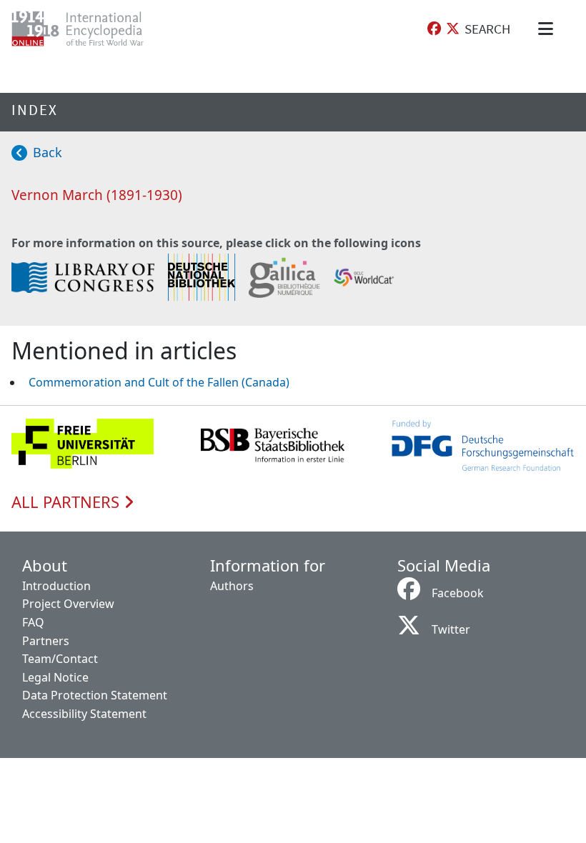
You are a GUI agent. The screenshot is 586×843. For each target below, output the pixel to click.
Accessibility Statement (84, 714)
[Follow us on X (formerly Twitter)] (453, 29)
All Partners (67, 502)
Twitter (451, 629)
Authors (232, 586)
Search (487, 28)
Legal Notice (55, 677)
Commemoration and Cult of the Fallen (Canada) (159, 382)
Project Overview (68, 604)
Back (47, 152)
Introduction (56, 586)
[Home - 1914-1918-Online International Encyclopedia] (89, 28)
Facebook (458, 593)
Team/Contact (60, 659)
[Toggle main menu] (548, 28)
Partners (45, 641)
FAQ (33, 622)
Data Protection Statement (94, 695)
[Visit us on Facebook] (434, 29)
